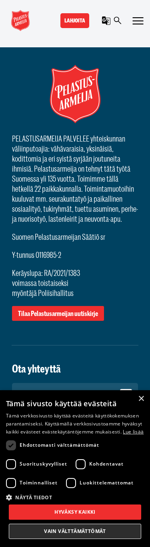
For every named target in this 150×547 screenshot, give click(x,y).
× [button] (141, 399)
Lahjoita (74, 20)
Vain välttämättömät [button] (75, 531)
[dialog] (75, 468)
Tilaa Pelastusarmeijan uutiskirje (58, 313)
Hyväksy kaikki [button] (75, 512)
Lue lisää (133, 431)
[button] (75, 496)
